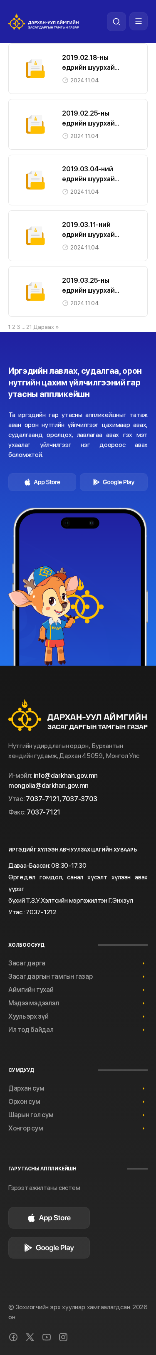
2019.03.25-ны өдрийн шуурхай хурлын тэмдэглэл (91, 290)
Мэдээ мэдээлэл (33, 1003)
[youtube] (47, 1337)
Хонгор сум (25, 1128)
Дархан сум (26, 1088)
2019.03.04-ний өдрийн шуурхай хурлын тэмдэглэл (91, 179)
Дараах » (46, 326)
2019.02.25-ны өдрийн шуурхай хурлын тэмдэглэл (91, 123)
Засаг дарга (26, 963)
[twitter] (30, 1337)
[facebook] (13, 1337)
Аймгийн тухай (31, 990)
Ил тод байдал (31, 1030)
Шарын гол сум (31, 1115)
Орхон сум (24, 1102)
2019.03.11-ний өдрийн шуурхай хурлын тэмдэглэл (91, 235)
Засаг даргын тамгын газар (50, 976)
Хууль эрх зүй (28, 1016)
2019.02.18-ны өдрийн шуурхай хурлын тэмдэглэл (91, 67)
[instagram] (63, 1337)
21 (29, 326)
